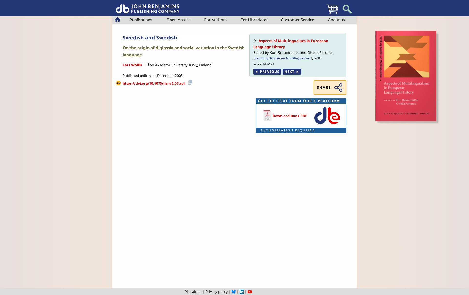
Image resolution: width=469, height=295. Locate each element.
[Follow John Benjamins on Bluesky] (234, 291)
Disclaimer (193, 291)
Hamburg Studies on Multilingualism (282, 58)
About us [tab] (336, 19)
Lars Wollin (132, 64)
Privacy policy (217, 291)
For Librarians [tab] (254, 19)
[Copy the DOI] (189, 81)
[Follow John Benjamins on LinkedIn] (242, 291)
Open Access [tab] (178, 19)
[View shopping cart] (332, 13)
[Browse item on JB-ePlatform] (327, 124)
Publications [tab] (140, 19)
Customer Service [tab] (297, 19)
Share (324, 87)
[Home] (147, 6)
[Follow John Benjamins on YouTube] (250, 291)
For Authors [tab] (215, 19)
